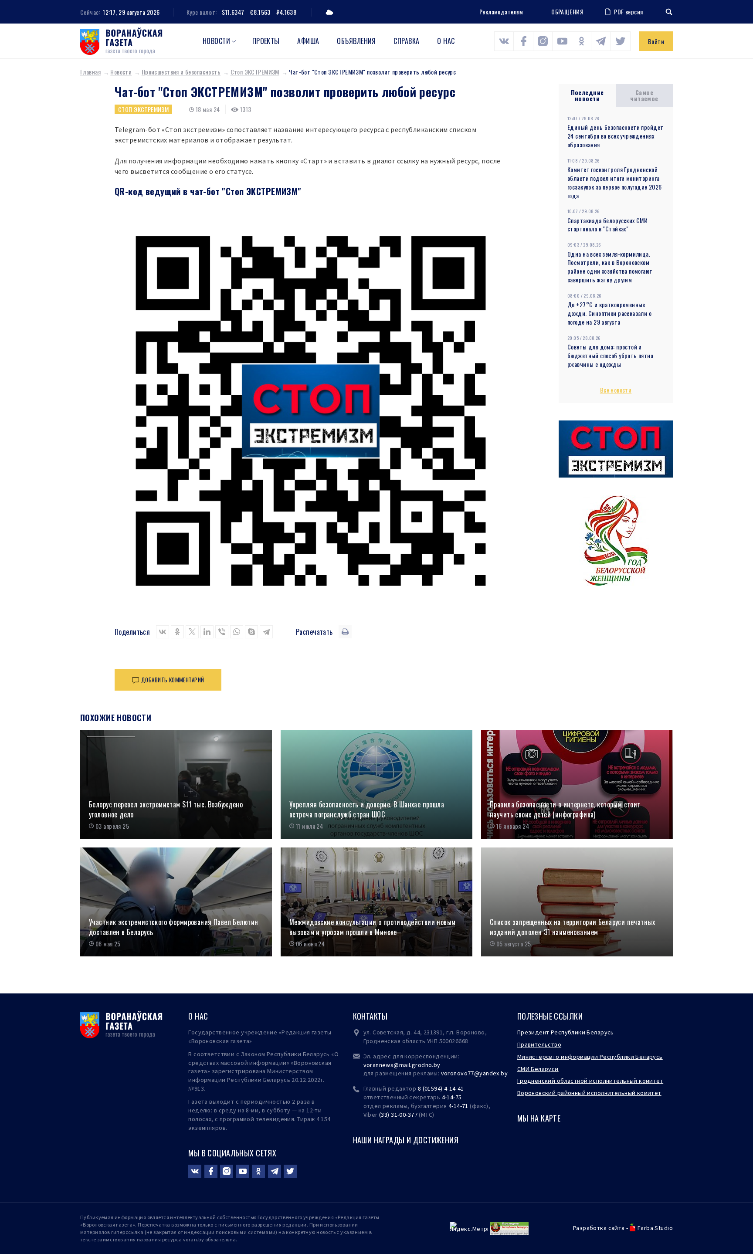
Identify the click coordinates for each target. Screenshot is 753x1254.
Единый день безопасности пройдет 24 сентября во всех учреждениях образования (615, 135)
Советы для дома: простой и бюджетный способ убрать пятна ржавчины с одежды (610, 355)
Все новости (616, 389)
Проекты (266, 41)
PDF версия (628, 11)
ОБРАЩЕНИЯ (567, 11)
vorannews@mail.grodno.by (402, 1065)
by (504, 1073)
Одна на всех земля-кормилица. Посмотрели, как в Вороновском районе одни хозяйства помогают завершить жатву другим (610, 267)
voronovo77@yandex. (471, 1073)
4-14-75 (452, 1097)
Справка (406, 41)
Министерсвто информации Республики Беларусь (590, 1057)
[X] (192, 631)
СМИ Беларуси (538, 1069)
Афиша (308, 41)
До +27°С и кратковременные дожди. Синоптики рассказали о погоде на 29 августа (609, 313)
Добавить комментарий (172, 679)
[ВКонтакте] (162, 631)
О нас (446, 41)
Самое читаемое (644, 95)
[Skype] (251, 631)
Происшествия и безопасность (181, 71)
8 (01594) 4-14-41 (441, 1088)
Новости (216, 41)
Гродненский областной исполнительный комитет (590, 1081)
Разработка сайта (599, 1228)
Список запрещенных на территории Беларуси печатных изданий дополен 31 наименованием (572, 927)
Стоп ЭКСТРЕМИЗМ (255, 71)
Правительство (539, 1044)
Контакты (370, 1016)
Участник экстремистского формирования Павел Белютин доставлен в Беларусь (173, 927)
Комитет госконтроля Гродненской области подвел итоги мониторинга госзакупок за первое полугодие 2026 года (614, 182)
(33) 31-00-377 (398, 1114)
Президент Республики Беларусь (565, 1032)
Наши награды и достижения (406, 1140)
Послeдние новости (587, 95)
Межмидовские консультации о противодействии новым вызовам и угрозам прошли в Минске (372, 927)
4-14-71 (458, 1106)
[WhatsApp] (236, 631)
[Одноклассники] (177, 631)
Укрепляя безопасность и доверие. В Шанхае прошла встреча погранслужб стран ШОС (366, 809)
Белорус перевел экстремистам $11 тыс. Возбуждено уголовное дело (166, 809)
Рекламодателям (501, 11)
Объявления (356, 41)
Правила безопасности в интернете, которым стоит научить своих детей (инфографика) (565, 809)
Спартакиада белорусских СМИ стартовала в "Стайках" (607, 225)
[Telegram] (266, 631)
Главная (90, 71)
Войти (656, 41)
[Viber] (221, 631)
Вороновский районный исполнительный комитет (589, 1093)
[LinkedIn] (207, 631)
